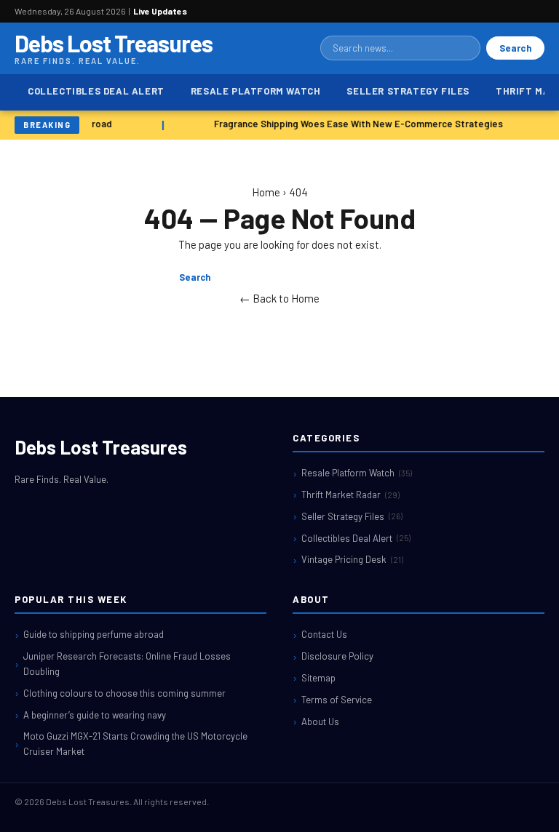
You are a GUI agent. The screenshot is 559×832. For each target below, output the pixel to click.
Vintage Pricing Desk (352, 559)
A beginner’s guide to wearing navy (94, 715)
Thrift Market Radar (350, 494)
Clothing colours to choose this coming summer (124, 693)
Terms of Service (336, 699)
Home (266, 192)
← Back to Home (279, 298)
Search (515, 48)
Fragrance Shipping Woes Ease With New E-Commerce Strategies (357, 123)
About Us (320, 721)
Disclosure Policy (337, 656)
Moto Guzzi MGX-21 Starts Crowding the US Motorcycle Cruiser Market (135, 743)
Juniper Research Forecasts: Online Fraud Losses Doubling (127, 663)
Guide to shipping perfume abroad (93, 634)
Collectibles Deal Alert (96, 91)
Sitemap (318, 678)
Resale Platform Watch (256, 91)
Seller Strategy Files (407, 91)
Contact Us (324, 634)
